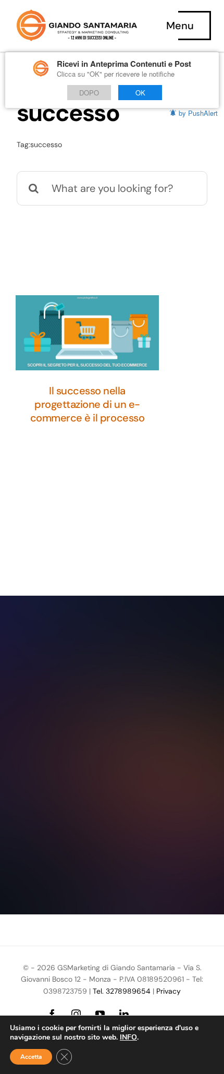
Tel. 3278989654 (122, 991)
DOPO (89, 93)
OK (140, 93)
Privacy (168, 991)
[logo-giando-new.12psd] (77, 14)
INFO (128, 1037)
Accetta (31, 1057)
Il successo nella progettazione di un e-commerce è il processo (87, 404)
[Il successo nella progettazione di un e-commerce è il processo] (87, 332)
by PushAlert (198, 113)
